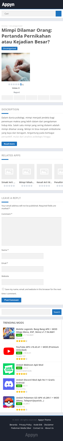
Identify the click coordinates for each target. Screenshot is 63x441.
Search (57, 312)
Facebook (7, 97)
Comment (7, 214)
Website (5, 276)
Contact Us (38, 428)
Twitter (19, 97)
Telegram (43, 97)
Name (5, 250)
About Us (49, 428)
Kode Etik (38, 424)
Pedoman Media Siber (21, 428)
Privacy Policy (25, 424)
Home (4, 25)
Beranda (13, 424)
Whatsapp (55, 97)
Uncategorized (15, 25)
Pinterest (31, 97)
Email (5, 263)
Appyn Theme (44, 419)
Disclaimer (49, 424)
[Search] (58, 14)
